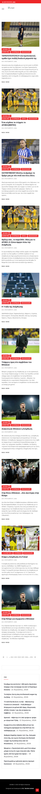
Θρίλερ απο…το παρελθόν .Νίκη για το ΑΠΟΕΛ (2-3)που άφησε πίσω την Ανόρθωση (18, 242)
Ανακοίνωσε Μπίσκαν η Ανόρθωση (17, 429)
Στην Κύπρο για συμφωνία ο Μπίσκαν (18, 619)
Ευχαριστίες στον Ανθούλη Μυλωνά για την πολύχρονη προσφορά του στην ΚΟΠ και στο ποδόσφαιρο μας (19, 727)
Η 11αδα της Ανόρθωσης (12, 307)
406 (26, 657)
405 (22, 657)
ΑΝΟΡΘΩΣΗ (15, 52)
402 (12, 657)
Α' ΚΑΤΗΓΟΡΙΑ (7, 553)
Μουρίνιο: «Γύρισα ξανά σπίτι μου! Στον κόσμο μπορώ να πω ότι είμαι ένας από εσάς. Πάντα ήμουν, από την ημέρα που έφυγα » (20, 751)
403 (15, 657)
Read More (5, 82)
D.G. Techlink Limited (28, 788)
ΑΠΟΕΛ (24, 119)
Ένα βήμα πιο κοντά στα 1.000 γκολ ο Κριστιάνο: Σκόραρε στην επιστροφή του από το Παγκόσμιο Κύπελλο (20, 687)
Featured (5, 49)
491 (31, 657)
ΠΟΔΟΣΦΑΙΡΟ (26, 52)
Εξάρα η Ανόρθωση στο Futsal (15, 557)
